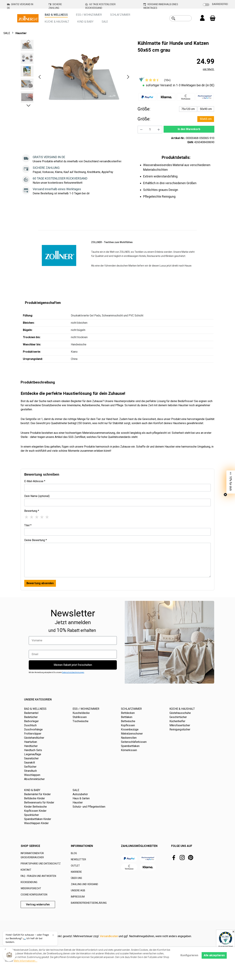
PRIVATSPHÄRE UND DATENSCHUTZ (41, 863)
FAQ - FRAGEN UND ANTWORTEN (38, 876)
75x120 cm (188, 109)
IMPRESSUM (78, 896)
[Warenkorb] (212, 18)
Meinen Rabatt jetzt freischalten (73, 664)
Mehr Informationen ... (25, 960)
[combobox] (184, 18)
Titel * (27, 525)
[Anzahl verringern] (141, 129)
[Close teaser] (225, 494)
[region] (75, 77)
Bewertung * (31, 510)
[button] (39, 77)
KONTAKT (26, 869)
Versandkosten (109, 936)
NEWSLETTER (78, 859)
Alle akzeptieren (214, 955)
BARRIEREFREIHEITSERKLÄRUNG (89, 902)
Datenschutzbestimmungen (73, 672)
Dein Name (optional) (37, 496)
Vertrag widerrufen (38, 904)
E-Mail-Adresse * (34, 481)
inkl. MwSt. (208, 69)
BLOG (74, 853)
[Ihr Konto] (202, 18)
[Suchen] (173, 18)
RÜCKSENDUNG (29, 882)
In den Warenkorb (189, 129)
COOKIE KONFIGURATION (34, 894)
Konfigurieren (189, 955)
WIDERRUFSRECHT (31, 888)
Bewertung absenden (40, 583)
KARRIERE (76, 871)
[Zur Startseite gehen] (28, 18)
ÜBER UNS (76, 878)
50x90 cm (206, 109)
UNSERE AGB (78, 890)
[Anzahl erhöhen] (158, 129)
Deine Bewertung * (35, 540)
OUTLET (75, 865)
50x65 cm (206, 119)
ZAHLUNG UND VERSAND (84, 884)
